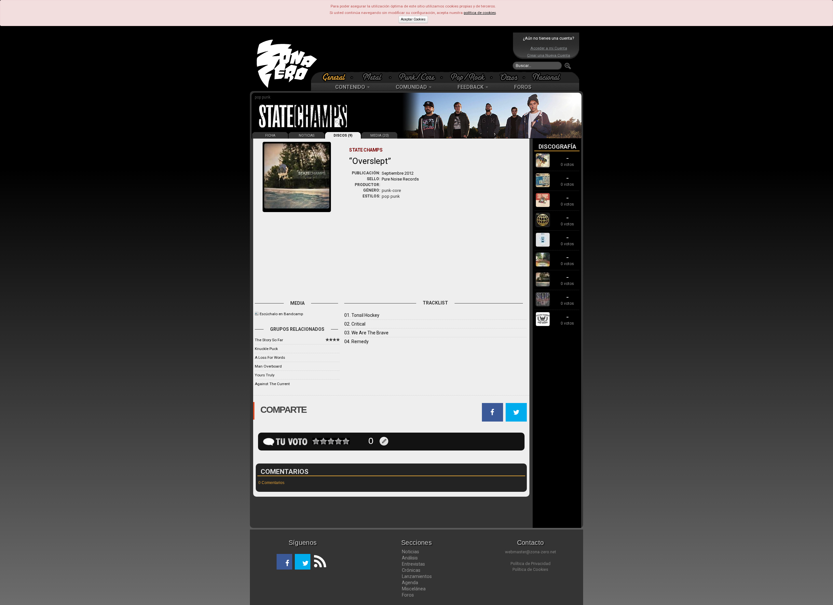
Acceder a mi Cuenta (548, 48)
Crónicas (411, 570)
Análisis (410, 557)
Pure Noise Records (400, 179)
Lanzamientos (417, 576)
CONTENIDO (350, 87)
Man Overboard (268, 366)
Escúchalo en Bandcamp (281, 314)
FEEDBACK (471, 87)
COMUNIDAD (412, 87)
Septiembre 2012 (398, 173)
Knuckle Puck (266, 348)
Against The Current (272, 384)
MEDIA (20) (379, 135)
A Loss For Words (270, 357)
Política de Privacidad (531, 563)
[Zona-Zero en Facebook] (284, 562)
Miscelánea (414, 588)
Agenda (410, 582)
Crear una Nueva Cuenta (548, 55)
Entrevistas (413, 564)
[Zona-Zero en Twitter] (302, 562)
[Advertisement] (415, 52)
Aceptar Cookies (413, 19)
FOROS (522, 87)
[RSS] (318, 562)
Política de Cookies (530, 569)
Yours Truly (264, 375)
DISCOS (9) (343, 135)
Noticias (410, 551)
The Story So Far (269, 340)
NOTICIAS (306, 135)
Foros (408, 595)
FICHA (270, 135)
